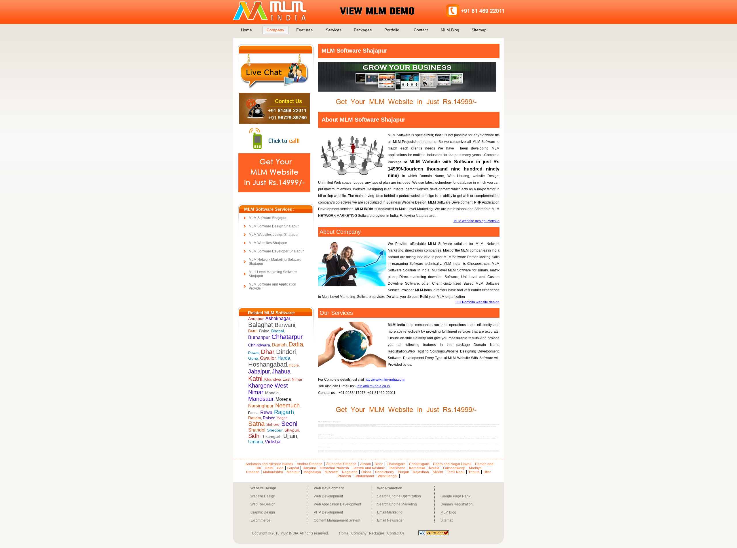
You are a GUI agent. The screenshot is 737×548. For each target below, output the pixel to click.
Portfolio (391, 30)
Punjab (403, 472)
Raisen (269, 417)
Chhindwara (259, 345)
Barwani (285, 325)
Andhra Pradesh (309, 464)
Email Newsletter (390, 520)
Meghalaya (312, 472)
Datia (295, 344)
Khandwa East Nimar (283, 379)
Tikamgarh (272, 436)
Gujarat (293, 468)
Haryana (309, 468)
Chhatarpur (287, 336)
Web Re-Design (263, 504)
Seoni (289, 423)
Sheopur (275, 430)
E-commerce (260, 520)
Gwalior (268, 358)
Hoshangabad (267, 364)
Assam (365, 464)
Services (333, 30)
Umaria (255, 441)
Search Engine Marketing (397, 504)
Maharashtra (273, 472)
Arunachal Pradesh (341, 464)
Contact (421, 30)
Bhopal (277, 331)
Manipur (293, 472)
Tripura (474, 472)
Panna (253, 413)
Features (304, 30)
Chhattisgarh (419, 464)
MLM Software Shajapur (267, 218)
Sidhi (254, 436)
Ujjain (290, 436)
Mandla (272, 392)
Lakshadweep (454, 468)
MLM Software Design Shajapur (274, 226)
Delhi (269, 468)
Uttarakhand (364, 476)
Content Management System (337, 520)
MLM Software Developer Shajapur (276, 251)
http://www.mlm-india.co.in (385, 380)
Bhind (264, 331)
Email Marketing (389, 512)
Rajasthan (421, 472)
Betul (252, 331)
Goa (280, 468)
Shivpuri (291, 430)
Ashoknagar (277, 318)
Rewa (266, 412)
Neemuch (287, 405)
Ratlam (254, 417)
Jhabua (281, 371)
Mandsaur (261, 399)
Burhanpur (259, 337)
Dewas (253, 353)
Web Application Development (337, 504)
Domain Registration (456, 504)
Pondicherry (384, 472)
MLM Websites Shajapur (268, 243)
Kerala (434, 468)
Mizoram (331, 472)
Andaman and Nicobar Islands (269, 464)
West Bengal (388, 476)
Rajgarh (284, 412)
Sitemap (479, 30)
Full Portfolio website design (477, 302)
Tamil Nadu (456, 472)
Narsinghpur (260, 405)
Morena (283, 399)
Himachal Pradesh (334, 468)
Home (246, 30)
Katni (255, 378)
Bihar (379, 464)
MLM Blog (450, 30)
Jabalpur (259, 371)
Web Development (328, 496)
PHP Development (328, 512)
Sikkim (438, 472)
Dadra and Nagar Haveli (452, 464)
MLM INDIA (289, 533)
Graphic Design (262, 512)
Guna (253, 358)
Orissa (366, 472)
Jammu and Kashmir (369, 468)
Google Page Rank (455, 496)
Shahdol (256, 430)
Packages (363, 30)
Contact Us (395, 533)
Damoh (279, 344)
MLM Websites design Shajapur (274, 235)
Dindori (286, 351)
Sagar (281, 418)
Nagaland (350, 472)
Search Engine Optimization (399, 496)
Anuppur (256, 318)
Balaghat (260, 324)
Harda (284, 358)
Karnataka (417, 468)
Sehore (273, 424)
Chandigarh (396, 464)
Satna (256, 423)
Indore (294, 365)
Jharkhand (397, 468)
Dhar (267, 351)
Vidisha (272, 441)
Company (275, 30)
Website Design (262, 496)
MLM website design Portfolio (476, 221)
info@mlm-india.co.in (373, 386)
